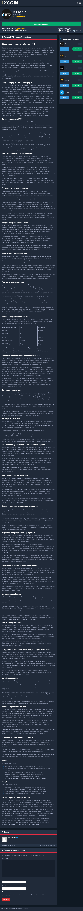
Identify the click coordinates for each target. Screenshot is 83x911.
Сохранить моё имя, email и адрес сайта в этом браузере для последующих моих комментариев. (26, 895)
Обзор (64, 49)
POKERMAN (12, 838)
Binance (67, 80)
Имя (3, 879)
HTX (66, 43)
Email (4, 885)
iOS (71, 30)
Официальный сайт (41, 24)
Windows (78, 30)
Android (64, 30)
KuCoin (67, 92)
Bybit (66, 56)
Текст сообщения (7, 858)
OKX (66, 68)
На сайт (77, 49)
